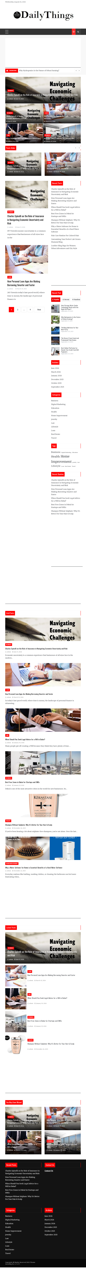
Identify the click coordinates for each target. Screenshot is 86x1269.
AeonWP (17, 1264)
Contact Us (49, 1171)
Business (10, 90)
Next (39, 310)
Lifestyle (54, 427)
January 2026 (56, 376)
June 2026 (55, 368)
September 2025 (57, 387)
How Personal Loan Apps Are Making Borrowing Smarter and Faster (59, 167)
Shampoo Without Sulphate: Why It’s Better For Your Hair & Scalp (28, 825)
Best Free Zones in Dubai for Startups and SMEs (59, 138)
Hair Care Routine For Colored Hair (65, 236)
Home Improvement (59, 416)
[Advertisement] (43, 53)
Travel (53, 438)
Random (77, 299)
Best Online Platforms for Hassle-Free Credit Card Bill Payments (70, 350)
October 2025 (56, 383)
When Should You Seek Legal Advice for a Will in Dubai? (23, 138)
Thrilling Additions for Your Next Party (69, 328)
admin (11, 99)
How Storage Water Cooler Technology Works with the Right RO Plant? (47, 71)
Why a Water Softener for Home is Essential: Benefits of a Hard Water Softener (65, 229)
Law (8, 135)
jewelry (54, 419)
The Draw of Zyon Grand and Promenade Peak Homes (70, 339)
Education (55, 408)
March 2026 (56, 372)
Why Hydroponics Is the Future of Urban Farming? (71, 318)
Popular (56, 299)
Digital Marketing (58, 404)
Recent (66, 299)
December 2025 (57, 379)
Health (54, 412)
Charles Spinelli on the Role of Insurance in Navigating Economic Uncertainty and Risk (42, 94)
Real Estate (55, 434)
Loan (46, 113)
